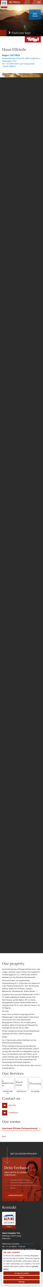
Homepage (13, 1113)
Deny (22, 1277)
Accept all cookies (21, 1273)
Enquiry (12, 1105)
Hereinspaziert (15, 1195)
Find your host (21, 33)
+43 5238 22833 (26, 1244)
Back (4, 1136)
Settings (21, 1282)
